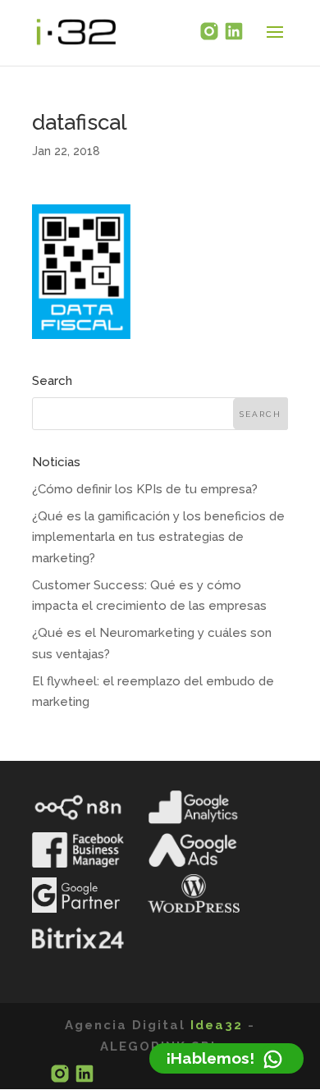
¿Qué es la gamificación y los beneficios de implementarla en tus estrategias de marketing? (158, 537)
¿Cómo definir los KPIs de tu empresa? (145, 489)
